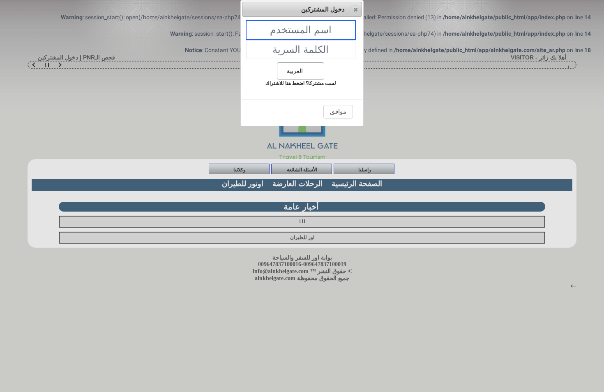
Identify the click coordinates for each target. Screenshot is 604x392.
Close (355, 9)
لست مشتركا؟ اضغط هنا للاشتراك (300, 83)
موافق (338, 111)
